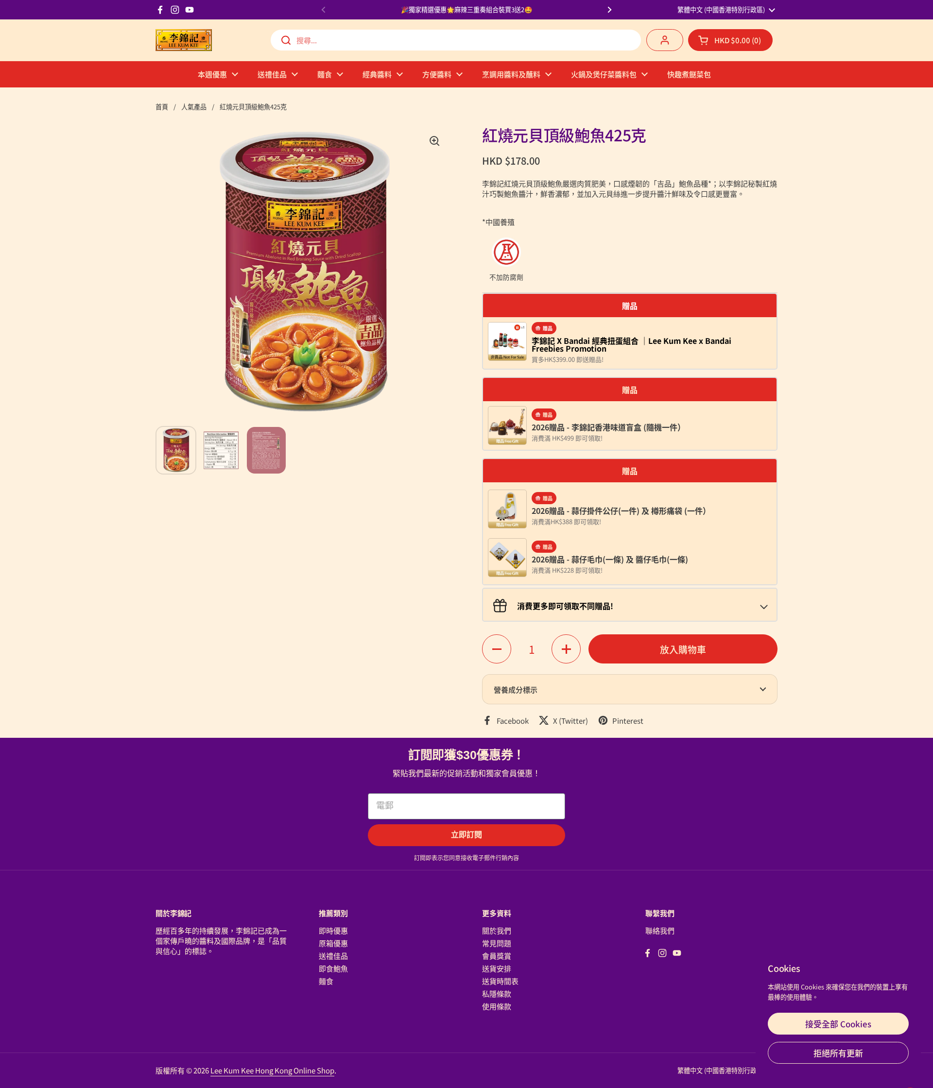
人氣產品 (194, 106)
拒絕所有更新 (838, 1053)
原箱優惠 (333, 943)
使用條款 (496, 1006)
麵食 (326, 981)
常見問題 (496, 943)
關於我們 (496, 930)
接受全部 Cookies (838, 1024)
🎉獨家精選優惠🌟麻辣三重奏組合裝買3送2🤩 (466, 9)
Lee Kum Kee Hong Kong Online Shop (272, 1070)
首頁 (162, 106)
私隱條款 (496, 993)
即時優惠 (333, 930)
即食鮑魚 (333, 968)
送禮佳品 (333, 956)
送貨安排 (496, 968)
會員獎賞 (496, 956)
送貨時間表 (500, 981)
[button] (730, 40)
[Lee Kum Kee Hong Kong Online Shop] (184, 40)
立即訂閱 (466, 835)
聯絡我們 (659, 930)
